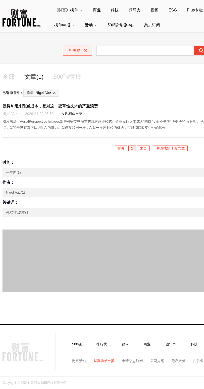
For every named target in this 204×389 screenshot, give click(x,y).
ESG (172, 10)
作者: (39, 93)
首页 (120, 148)
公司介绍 (157, 361)
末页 (143, 148)
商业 (97, 10)
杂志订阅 (152, 25)
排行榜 (102, 344)
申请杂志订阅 (132, 361)
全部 (8, 76)
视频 (154, 10)
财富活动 (79, 361)
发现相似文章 (71, 114)
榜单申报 (62, 25)
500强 (77, 344)
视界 (125, 344)
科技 (115, 10)
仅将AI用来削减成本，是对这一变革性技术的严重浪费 (50, 106)
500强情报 (67, 76)
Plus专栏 (195, 10)
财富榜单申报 (104, 361)
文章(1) (34, 76)
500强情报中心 (120, 25)
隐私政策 (179, 361)
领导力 (135, 10)
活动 (89, 25)
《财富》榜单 (66, 10)
